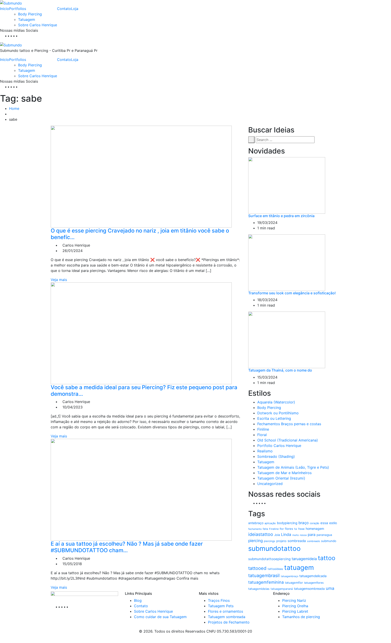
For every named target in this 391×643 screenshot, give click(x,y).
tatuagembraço (289, 576)
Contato (64, 8)
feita (265, 528)
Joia (277, 535)
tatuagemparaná (282, 588)
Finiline (263, 429)
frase (301, 528)
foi (295, 529)
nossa (303, 535)
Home (14, 108)
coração (314, 523)
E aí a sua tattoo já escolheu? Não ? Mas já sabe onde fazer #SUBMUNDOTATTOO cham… (127, 547)
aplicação (270, 523)
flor (282, 528)
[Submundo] (11, 2)
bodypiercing (287, 523)
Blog (138, 600)
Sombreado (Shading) (276, 456)
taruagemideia (304, 559)
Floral (262, 434)
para (311, 534)
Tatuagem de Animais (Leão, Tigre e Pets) (293, 467)
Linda (286, 534)
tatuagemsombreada (309, 588)
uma (330, 588)
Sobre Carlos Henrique (37, 25)
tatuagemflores (314, 582)
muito (295, 535)
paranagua (324, 535)
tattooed (257, 568)
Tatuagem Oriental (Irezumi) (281, 478)
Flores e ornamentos (225, 611)
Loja (74, 8)
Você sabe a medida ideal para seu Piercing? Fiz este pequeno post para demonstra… (144, 390)
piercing (255, 540)
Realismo (265, 451)
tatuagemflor (294, 582)
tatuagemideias (258, 588)
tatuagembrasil (264, 575)
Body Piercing (30, 14)
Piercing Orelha (295, 606)
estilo (333, 523)
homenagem (315, 528)
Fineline (274, 528)
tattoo (326, 557)
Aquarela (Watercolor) (276, 402)
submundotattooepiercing (269, 559)
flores (289, 528)
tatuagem (299, 567)
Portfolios (17, 8)
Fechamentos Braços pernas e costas (289, 424)
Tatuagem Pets (221, 606)
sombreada (297, 541)
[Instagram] (18, 36)
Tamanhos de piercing (301, 616)
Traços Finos (219, 600)
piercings (269, 541)
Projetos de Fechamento (229, 622)
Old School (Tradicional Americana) (287, 440)
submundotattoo (274, 548)
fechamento (255, 529)
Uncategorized (270, 483)
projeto (281, 541)
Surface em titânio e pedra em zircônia (281, 216)
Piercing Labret (295, 611)
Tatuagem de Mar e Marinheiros (284, 472)
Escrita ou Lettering (274, 418)
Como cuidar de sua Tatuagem (160, 616)
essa (324, 523)
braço (303, 523)
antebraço (255, 523)
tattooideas (275, 569)
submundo (328, 541)
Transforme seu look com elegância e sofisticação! (292, 293)
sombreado (313, 541)
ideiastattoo (260, 534)
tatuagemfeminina (266, 582)
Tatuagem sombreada (226, 616)
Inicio (4, 8)
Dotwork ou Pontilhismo (278, 413)
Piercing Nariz (294, 600)
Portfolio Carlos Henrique (279, 445)
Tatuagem (26, 19)
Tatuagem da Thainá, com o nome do (280, 370)
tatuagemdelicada (313, 576)
